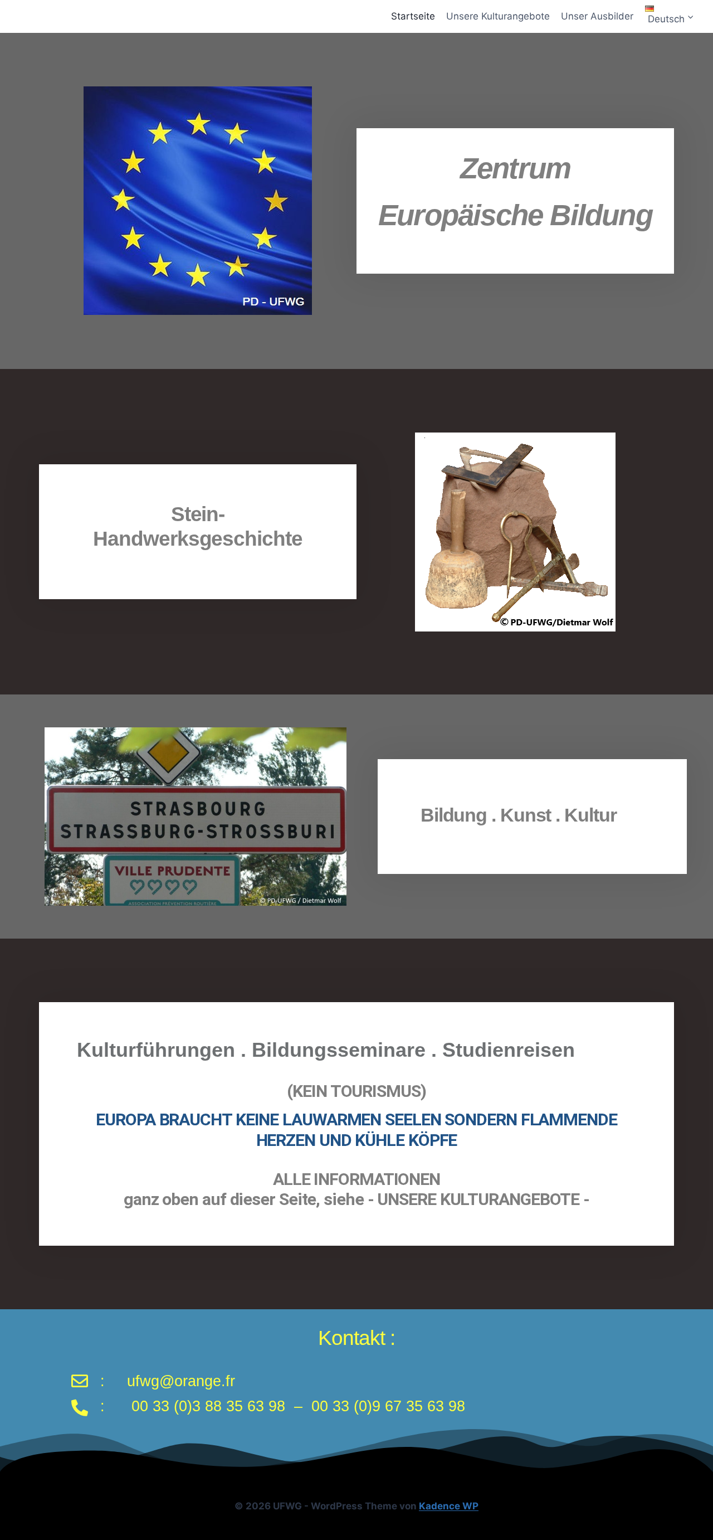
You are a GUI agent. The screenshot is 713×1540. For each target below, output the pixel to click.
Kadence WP (448, 1506)
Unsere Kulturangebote (498, 16)
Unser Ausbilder (597, 16)
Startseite (413, 16)
